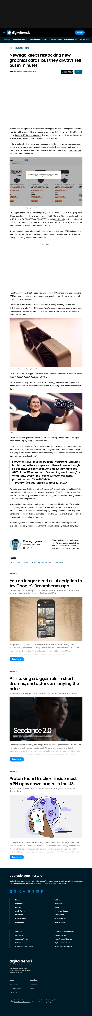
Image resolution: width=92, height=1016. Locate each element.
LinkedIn (37, 891)
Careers (12, 980)
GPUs (18, 563)
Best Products (59, 915)
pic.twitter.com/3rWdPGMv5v (31, 479)
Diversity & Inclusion (16, 988)
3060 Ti (65, 222)
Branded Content (60, 935)
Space (57, 907)
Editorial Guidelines (21, 943)
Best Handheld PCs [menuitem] (70, 40)
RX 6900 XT (27, 225)
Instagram (15, 891)
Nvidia (26, 563)
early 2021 (74, 525)
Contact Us (19, 935)
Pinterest (33, 891)
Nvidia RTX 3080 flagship (66, 212)
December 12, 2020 (54, 483)
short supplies (75, 150)
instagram (28, 548)
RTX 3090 (51, 216)
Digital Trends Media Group (22, 1002)
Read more (16, 659)
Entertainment (20, 918)
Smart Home (19, 915)
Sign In (79, 32)
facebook (24, 548)
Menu (4, 32)
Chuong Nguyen (16, 72)
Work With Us (14, 984)
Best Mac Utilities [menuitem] (56, 40)
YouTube (24, 891)
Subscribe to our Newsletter (64, 932)
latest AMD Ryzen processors (28, 135)
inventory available (68, 373)
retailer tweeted (35, 507)
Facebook (11, 891)
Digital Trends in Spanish (63, 943)
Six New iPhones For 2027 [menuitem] (38, 40)
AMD (11, 563)
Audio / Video (20, 911)
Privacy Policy (34, 980)
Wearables (58, 904)
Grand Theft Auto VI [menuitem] (19, 40)
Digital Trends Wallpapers (63, 939)
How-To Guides (60, 918)
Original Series (60, 922)
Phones (17, 900)
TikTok (28, 891)
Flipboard (42, 891)
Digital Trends (14, 35)
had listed (59, 219)
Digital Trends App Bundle (63, 946)
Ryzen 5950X (16, 377)
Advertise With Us (21, 939)
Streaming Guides (61, 911)
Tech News (59, 563)
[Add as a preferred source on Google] (67, 72)
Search (88, 32)
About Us (18, 932)
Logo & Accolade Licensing (24, 946)
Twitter (20, 891)
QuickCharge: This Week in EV (42, 563)
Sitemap (32, 988)
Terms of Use (13, 992)
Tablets (57, 900)
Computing (19, 904)
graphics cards (50, 132)
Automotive (19, 922)
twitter (31, 548)
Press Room (33, 984)
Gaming (18, 907)
